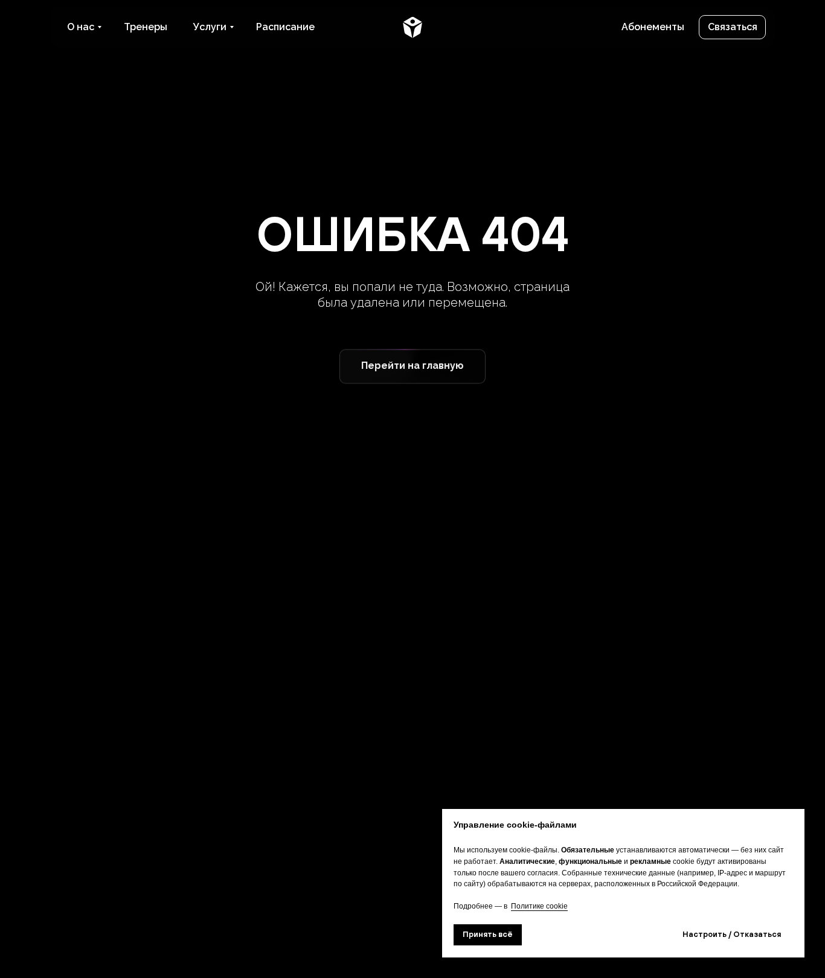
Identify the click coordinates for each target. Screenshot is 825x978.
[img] (412, 27)
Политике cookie (539, 906)
